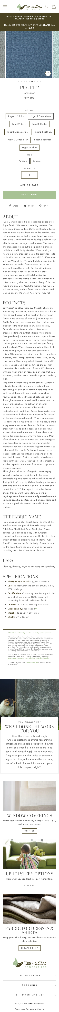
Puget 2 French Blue (40, 116)
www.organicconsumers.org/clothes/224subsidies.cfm (28, 658)
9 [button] (40, 82)
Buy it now (29, 194)
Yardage (23, 161)
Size (29, 155)
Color (29, 110)
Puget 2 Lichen (29, 147)
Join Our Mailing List (29, 995)
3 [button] (24, 82)
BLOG (31, 28)
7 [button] (35, 82)
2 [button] (22, 82)
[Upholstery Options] (29, 854)
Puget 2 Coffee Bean (18, 139)
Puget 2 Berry (19, 124)
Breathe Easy (29, 948)
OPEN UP (29, 831)
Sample (36, 161)
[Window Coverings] (29, 796)
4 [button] (27, 82)
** (36, 608)
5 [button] (29, 82)
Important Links (29, 975)
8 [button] (38, 82)
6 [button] (32, 81)
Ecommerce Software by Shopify (29, 1009)
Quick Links (29, 985)
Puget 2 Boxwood (42, 139)
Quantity (29, 168)
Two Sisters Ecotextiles (33, 1003)
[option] (29, 22)
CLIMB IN (29, 885)
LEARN (46, 25)
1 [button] (19, 82)
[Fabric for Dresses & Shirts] (29, 909)
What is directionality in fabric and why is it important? (30, 633)
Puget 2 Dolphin (16, 116)
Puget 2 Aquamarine (17, 131)
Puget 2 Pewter (39, 124)
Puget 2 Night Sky (43, 131)
